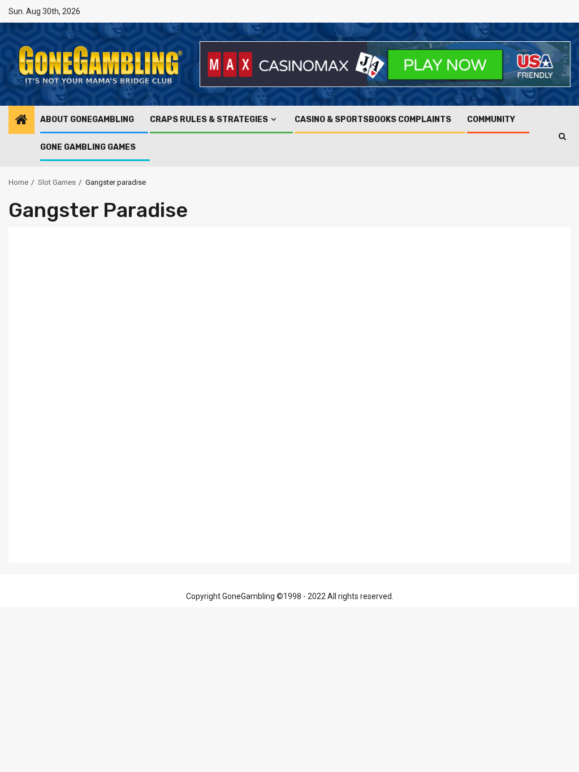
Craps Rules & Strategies (209, 119)
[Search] (562, 136)
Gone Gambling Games (88, 147)
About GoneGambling (87, 119)
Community (491, 119)
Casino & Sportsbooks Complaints (373, 119)
